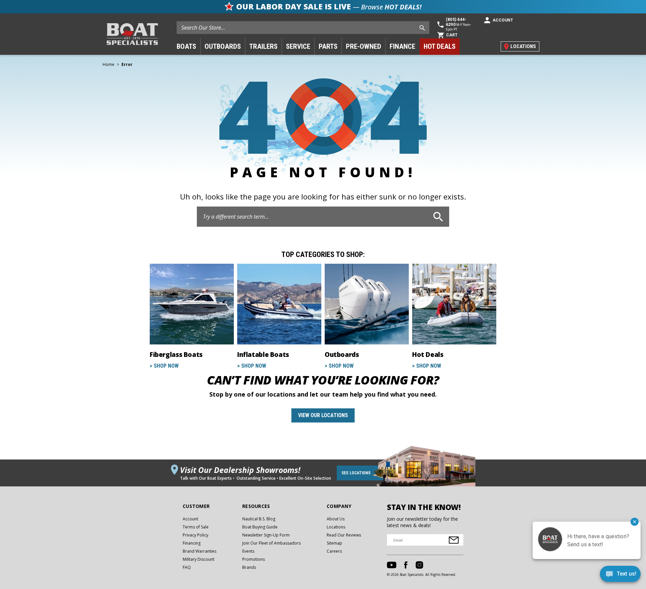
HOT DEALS (440, 46)
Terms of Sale (196, 527)
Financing (192, 543)
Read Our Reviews (344, 535)
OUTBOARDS (223, 46)
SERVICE (298, 46)
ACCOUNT (503, 20)
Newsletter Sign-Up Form (266, 535)
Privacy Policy (195, 535)
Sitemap (334, 543)
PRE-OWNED (363, 46)
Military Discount (198, 559)
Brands (249, 567)
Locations (336, 527)
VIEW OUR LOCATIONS (323, 415)
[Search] (438, 217)
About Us (336, 519)
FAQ (187, 567)
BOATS (186, 46)
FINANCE (402, 46)
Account (190, 519)
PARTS (328, 46)
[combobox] (303, 27)
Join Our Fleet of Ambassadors (271, 543)
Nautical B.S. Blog (258, 519)
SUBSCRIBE (454, 540)
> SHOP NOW (164, 366)
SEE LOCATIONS (356, 473)
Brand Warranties (199, 551)
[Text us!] (620, 575)
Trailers (263, 46)
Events (248, 551)
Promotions (253, 559)
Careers (334, 551)
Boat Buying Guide (260, 527)
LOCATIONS (523, 46)
